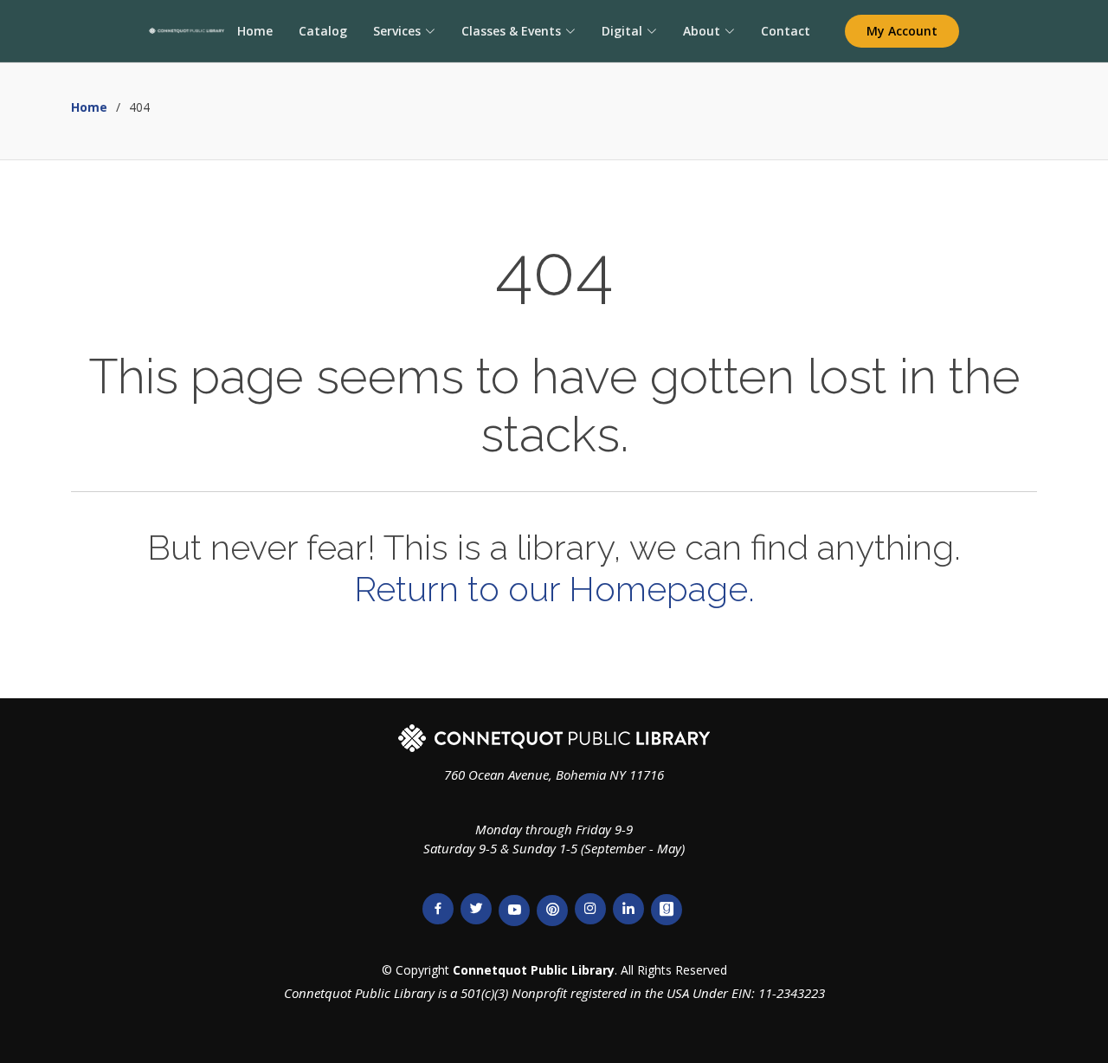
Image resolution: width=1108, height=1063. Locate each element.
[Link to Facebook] (438, 908)
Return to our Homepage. (554, 588)
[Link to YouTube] (514, 910)
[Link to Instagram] (590, 908)
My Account (901, 31)
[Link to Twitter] (476, 908)
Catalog (323, 31)
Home (255, 31)
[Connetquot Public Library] (186, 31)
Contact (785, 31)
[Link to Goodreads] (666, 909)
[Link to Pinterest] (552, 910)
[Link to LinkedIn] (628, 908)
